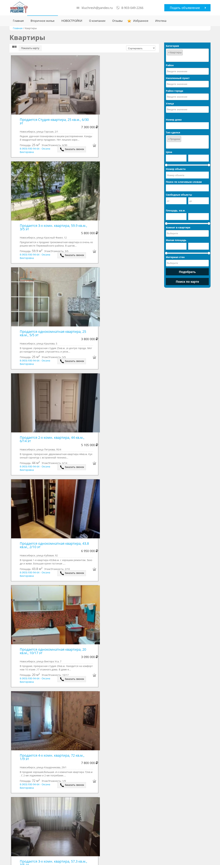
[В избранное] (92, 145)
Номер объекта (175, 169)
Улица (170, 103)
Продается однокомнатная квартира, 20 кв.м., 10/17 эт (53, 651)
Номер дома (174, 119)
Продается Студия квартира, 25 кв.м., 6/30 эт (55, 121)
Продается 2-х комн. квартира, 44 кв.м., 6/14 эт (52, 439)
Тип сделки (173, 132)
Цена (169, 152)
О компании (97, 21)
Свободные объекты (179, 194)
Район (170, 65)
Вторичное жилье (42, 21)
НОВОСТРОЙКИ (71, 21)
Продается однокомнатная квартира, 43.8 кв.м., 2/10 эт (55, 545)
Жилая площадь (176, 240)
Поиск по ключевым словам (184, 181)
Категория (172, 45)
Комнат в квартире (178, 227)
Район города (174, 90)
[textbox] (187, 58)
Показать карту (30, 48)
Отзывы (117, 21)
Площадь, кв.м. (175, 210)
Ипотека (160, 21)
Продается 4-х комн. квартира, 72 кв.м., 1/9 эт (52, 757)
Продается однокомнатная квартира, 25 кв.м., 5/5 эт (53, 333)
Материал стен (175, 257)
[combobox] (187, 55)
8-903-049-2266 (132, 8)
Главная (18, 21)
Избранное (140, 21)
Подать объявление (185, 8)
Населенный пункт (178, 78)
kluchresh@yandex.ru (97, 8)
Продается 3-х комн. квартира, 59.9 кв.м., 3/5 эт (54, 227)
